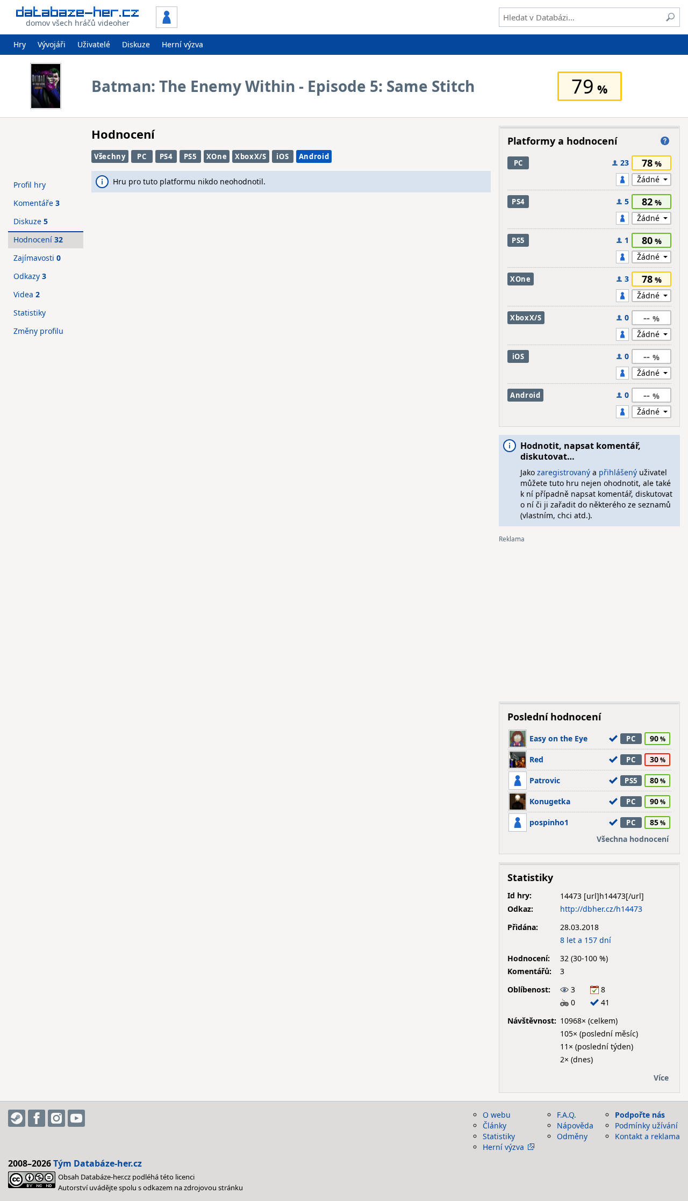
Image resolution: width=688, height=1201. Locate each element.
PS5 (190, 156)
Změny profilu (38, 331)
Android (314, 156)
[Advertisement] (589, 618)
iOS (282, 156)
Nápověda (575, 1125)
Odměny (572, 1136)
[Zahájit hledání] (670, 17)
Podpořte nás (640, 1115)
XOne (216, 156)
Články (494, 1125)
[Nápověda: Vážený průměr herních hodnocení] (664, 140)
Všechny (110, 156)
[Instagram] (56, 1118)
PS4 (166, 156)
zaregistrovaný (563, 472)
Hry (19, 44)
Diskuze (136, 44)
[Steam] (16, 1118)
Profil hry (29, 185)
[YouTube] (76, 1118)
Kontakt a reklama (647, 1136)
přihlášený (618, 472)
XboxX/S (251, 156)
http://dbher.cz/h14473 (601, 909)
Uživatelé (93, 44)
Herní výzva (182, 44)
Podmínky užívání (646, 1125)
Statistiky (29, 313)
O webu (497, 1115)
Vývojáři (52, 44)
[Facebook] (36, 1118)
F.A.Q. (566, 1115)
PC (141, 156)
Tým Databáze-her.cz (97, 1163)
